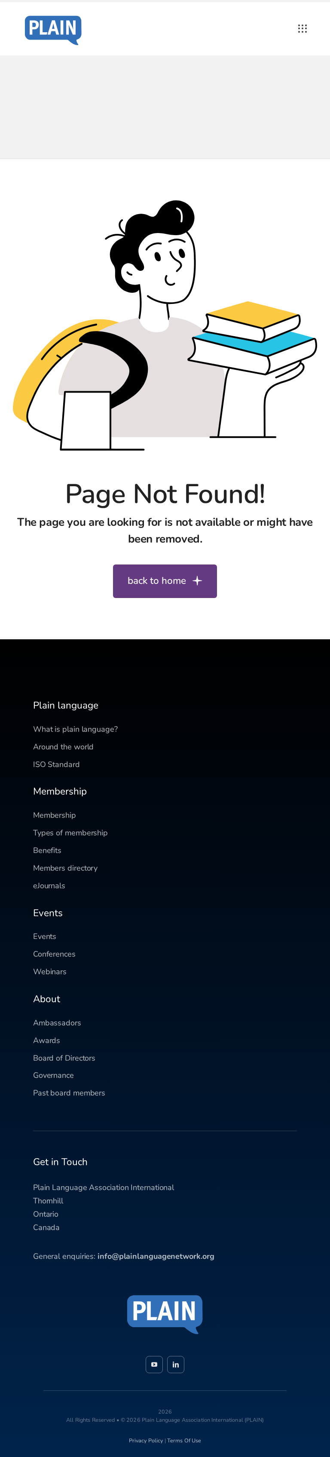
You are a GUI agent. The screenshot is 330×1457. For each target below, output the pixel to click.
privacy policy (146, 1440)
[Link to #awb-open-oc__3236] (302, 29)
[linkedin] (175, 1364)
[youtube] (154, 1364)
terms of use (184, 1440)
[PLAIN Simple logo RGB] (53, 13)
